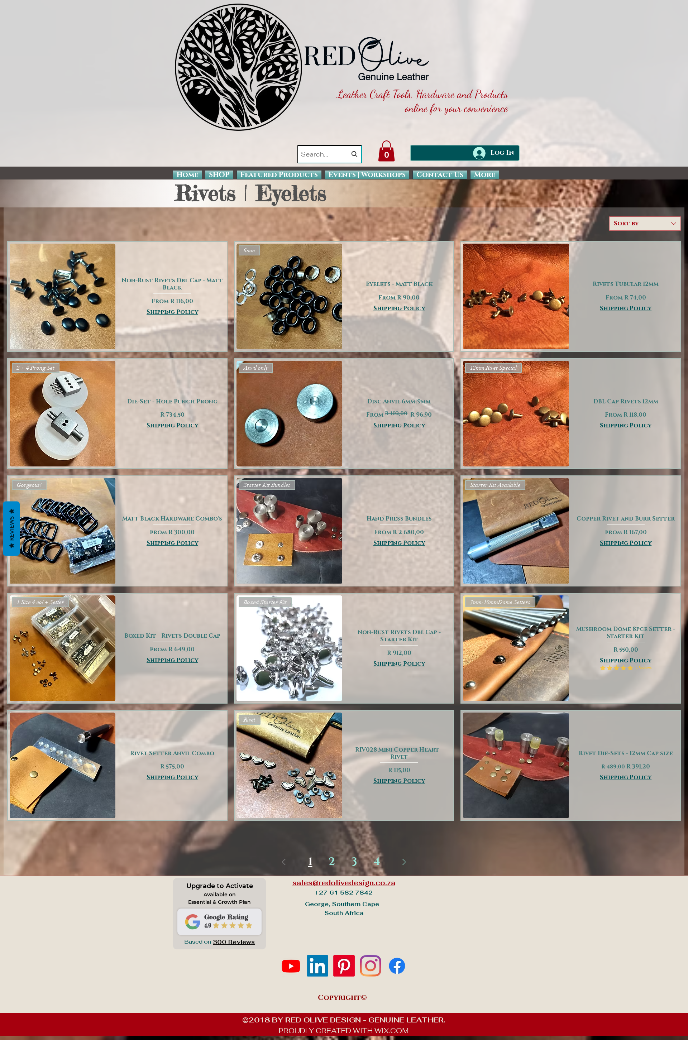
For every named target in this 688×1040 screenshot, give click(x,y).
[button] (386, 151)
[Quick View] (62, 296)
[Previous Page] (283, 861)
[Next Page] (404, 861)
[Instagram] (370, 966)
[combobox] (329, 154)
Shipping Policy (172, 312)
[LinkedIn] (317, 966)
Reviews (11, 528)
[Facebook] (397, 966)
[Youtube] (291, 966)
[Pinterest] (344, 966)
